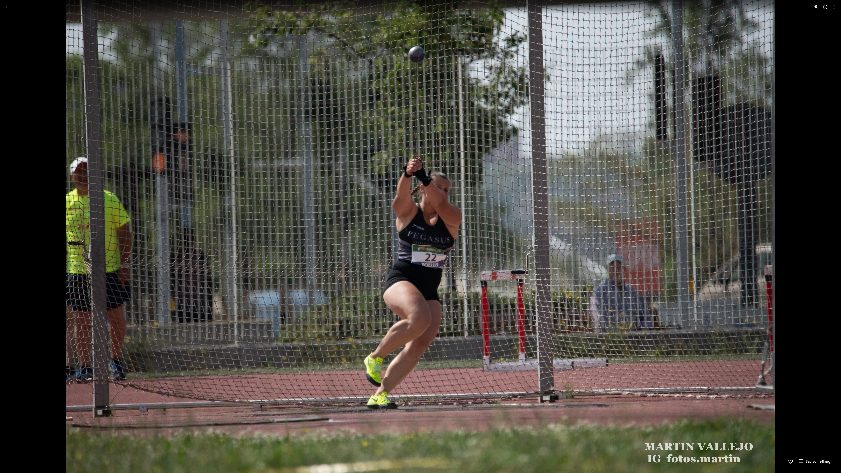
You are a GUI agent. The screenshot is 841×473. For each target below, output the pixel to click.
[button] (12, 236)
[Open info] (825, 7)
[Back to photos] (7, 7)
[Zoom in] (816, 7)
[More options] (834, 7)
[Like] (790, 461)
